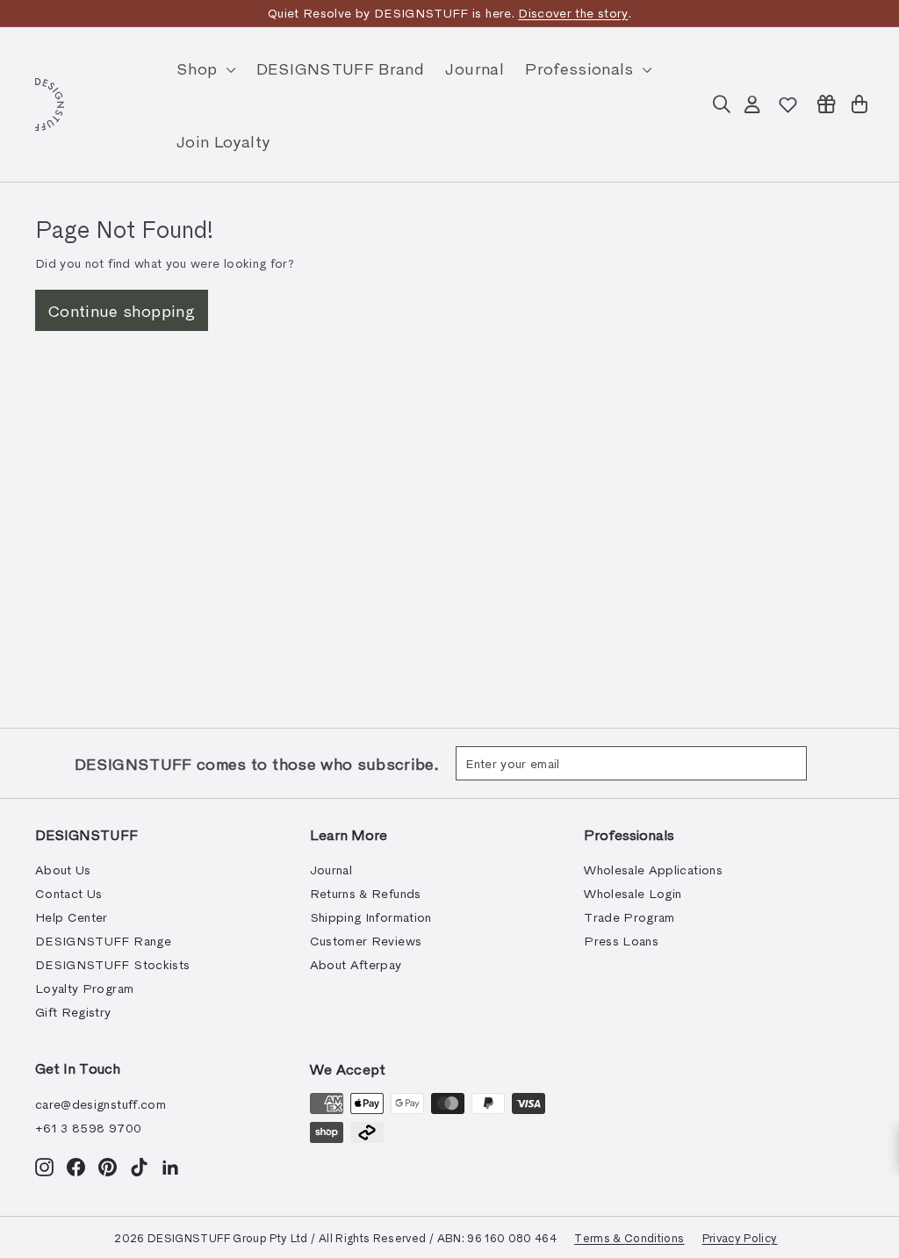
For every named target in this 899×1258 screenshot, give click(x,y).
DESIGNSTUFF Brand (340, 68)
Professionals (581, 68)
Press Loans (621, 940)
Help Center (71, 916)
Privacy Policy (740, 1237)
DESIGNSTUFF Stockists (112, 964)
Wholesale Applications (653, 869)
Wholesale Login (632, 893)
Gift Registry (73, 1011)
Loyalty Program (84, 988)
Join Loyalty (223, 141)
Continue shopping (121, 310)
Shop (199, 68)
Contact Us (69, 893)
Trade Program (629, 916)
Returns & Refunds (365, 893)
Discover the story (573, 12)
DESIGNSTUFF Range (103, 940)
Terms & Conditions (629, 1237)
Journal (474, 68)
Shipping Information (371, 916)
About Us (63, 869)
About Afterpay (356, 964)
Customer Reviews (366, 940)
